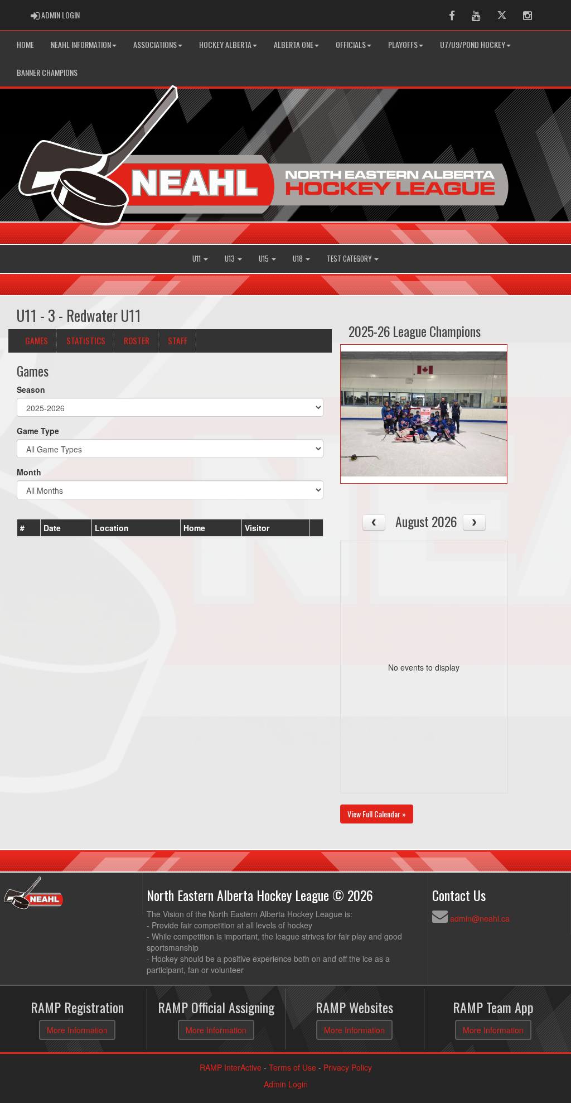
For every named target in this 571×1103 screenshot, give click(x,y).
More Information (77, 1029)
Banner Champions (47, 72)
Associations (155, 44)
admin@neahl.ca (480, 918)
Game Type (38, 430)
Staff (177, 340)
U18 (298, 258)
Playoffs (403, 44)
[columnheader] (29, 528)
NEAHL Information (81, 44)
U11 (197, 258)
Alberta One (293, 44)
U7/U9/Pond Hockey (472, 44)
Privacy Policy (347, 1067)
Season (31, 389)
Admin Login (286, 1084)
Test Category (350, 258)
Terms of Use (292, 1067)
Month (29, 472)
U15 (264, 258)
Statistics (85, 340)
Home (25, 44)
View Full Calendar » (376, 814)
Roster (136, 340)
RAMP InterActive (231, 1067)
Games (36, 340)
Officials (351, 44)
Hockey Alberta (225, 44)
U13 (230, 258)
